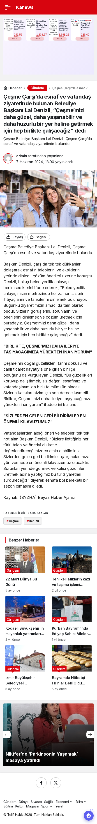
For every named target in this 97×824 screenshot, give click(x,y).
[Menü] (7, 7)
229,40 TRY (85, 36)
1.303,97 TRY (41, 36)
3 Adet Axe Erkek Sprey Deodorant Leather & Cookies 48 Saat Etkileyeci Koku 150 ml (64, 25)
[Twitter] (55, 782)
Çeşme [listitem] (13, 521)
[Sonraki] (90, 734)
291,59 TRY (18, 36)
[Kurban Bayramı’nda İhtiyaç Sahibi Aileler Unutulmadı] (72, 618)
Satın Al (14, 38)
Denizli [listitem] (33, 521)
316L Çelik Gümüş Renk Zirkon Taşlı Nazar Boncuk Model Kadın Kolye (19, 25)
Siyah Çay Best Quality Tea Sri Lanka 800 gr (41, 25)
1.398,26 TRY (64, 36)
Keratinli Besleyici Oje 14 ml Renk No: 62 (85, 25)
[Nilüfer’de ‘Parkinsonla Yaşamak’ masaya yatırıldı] (48, 734)
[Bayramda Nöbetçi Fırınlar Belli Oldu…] (72, 668)
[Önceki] (7, 734)
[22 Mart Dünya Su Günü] (25, 569)
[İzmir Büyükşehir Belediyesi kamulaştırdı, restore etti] (25, 668)
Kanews (25, 7)
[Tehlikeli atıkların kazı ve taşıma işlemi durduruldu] (72, 569)
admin (21, 156)
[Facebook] (41, 782)
